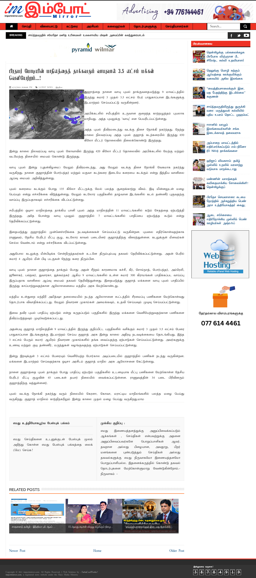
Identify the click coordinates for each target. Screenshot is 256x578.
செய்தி (26, 26)
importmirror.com (13, 575)
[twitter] (239, 36)
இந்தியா (58, 87)
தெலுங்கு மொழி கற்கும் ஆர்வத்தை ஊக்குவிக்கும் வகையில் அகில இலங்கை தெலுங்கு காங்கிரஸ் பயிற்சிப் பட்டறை (219, 79)
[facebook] (231, 36)
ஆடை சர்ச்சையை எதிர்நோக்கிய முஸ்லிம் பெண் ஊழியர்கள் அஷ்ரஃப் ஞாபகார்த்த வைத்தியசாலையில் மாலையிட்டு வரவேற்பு (221, 223)
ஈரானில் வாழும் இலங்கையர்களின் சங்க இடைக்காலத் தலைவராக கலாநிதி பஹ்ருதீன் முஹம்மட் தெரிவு (220, 133)
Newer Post (17, 551)
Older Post (176, 551)
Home (97, 551)
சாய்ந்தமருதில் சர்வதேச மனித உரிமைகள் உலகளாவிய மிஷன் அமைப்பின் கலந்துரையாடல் (86, 35)
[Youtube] (246, 36)
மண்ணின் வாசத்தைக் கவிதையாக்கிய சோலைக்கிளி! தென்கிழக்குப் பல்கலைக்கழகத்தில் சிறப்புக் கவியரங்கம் (220, 187)
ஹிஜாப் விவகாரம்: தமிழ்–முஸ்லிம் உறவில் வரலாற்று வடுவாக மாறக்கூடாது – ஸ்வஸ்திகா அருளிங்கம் (225, 167)
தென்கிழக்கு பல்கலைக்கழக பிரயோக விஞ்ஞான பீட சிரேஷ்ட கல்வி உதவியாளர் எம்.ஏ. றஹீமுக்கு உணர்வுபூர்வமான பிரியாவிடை (219, 61)
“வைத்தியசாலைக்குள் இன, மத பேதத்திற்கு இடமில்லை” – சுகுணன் (227, 93)
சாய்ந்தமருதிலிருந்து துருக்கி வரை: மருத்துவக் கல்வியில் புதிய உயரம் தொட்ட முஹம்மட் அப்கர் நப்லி (228, 113)
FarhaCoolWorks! (90, 572)
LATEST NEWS (46, 87)
